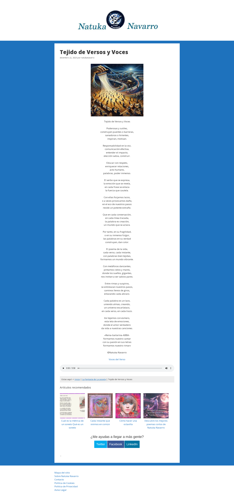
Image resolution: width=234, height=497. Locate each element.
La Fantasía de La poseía (94, 379)
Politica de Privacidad (66, 486)
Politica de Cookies (64, 483)
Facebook (115, 444)
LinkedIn (132, 444)
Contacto (59, 479)
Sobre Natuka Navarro (66, 476)
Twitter (100, 444)
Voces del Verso (117, 359)
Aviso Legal (60, 489)
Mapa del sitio (62, 472)
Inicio (77, 379)
